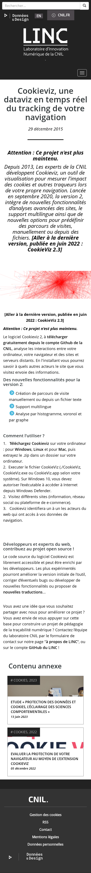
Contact (45, 829)
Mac (62, 449)
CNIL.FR (64, 15)
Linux (38, 449)
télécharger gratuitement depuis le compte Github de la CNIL (42, 342)
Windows (23, 449)
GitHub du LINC (43, 647)
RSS (45, 822)
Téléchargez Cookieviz (29, 443)
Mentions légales (45, 837)
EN (39, 16)
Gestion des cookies (46, 814)
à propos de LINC (61, 641)
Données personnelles (45, 844)
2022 (33, 732)
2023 (33, 680)
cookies (21, 680)
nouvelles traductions (23, 592)
